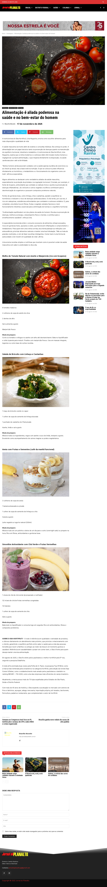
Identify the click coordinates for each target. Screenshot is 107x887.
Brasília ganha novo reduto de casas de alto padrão (54, 721)
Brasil (27, 771)
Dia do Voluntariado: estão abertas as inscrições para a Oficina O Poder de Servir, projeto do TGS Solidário (94, 297)
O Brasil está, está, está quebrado (34, 774)
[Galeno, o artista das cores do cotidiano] (58, 764)
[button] (103, 2)
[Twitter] (9, 707)
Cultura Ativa (52, 771)
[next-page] (7, 781)
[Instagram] (104, 8)
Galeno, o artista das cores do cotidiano (58, 774)
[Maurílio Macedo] (11, 738)
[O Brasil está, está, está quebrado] (35, 764)
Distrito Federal (13, 108)
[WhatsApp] (19, 707)
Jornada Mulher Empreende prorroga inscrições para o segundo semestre (94, 284)
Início (3, 33)
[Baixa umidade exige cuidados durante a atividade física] (12, 764)
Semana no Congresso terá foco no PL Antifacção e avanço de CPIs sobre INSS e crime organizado (18, 722)
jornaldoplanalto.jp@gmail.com (19, 868)
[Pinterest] (14, 707)
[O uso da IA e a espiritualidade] (78, 310)
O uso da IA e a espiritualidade (90, 308)
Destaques (10, 33)
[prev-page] (3, 781)
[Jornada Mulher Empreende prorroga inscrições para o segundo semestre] (78, 284)
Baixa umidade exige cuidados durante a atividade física (12, 775)
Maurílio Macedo (10, 124)
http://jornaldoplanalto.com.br (27, 736)
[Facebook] (100, 8)
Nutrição (21, 108)
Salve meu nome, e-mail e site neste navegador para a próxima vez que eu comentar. (34, 831)
